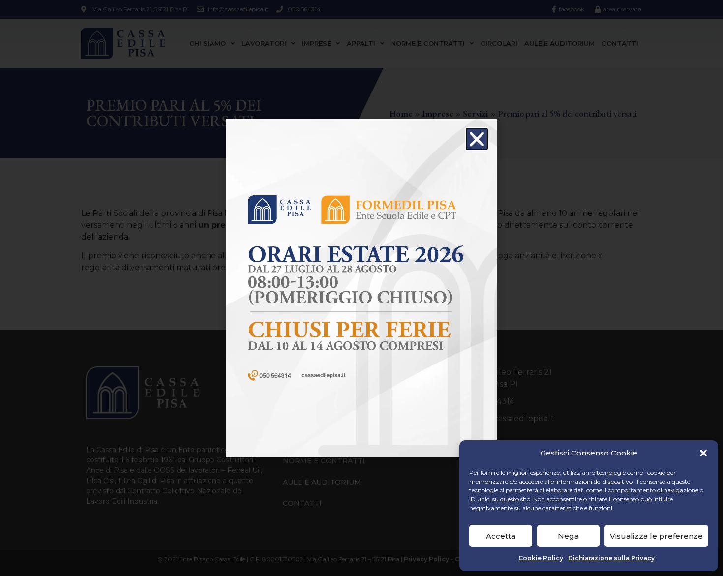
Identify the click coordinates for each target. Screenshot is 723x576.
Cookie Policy (540, 558)
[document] (361, 288)
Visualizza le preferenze (656, 536)
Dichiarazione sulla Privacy (611, 558)
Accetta (500, 536)
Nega (568, 536)
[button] (703, 453)
